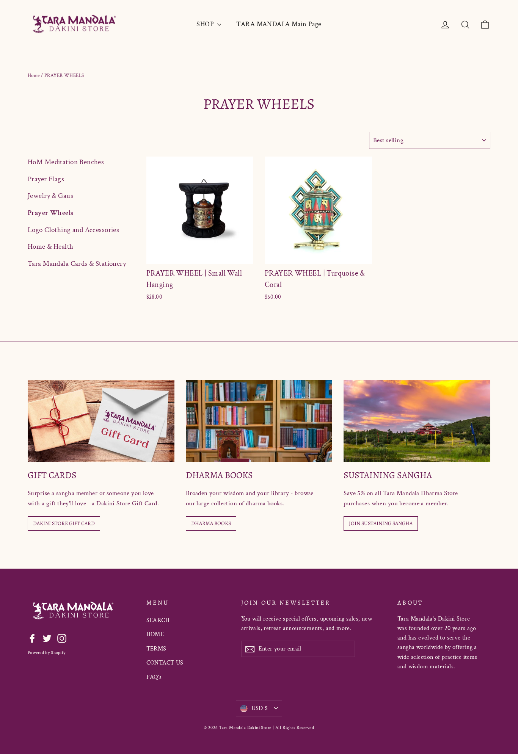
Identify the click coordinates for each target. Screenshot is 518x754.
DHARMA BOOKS (211, 523)
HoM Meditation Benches (66, 162)
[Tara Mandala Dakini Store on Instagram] (61, 638)
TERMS (156, 649)
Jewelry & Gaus (50, 196)
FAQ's (154, 677)
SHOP (205, 24)
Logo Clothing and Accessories (73, 230)
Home (34, 75)
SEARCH (158, 620)
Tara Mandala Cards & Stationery (77, 263)
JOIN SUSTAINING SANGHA (381, 523)
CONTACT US (165, 663)
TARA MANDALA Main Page (278, 24)
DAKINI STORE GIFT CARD (64, 523)
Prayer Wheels (51, 213)
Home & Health (51, 246)
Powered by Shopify (46, 652)
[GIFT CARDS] (101, 421)
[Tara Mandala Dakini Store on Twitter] (47, 638)
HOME (155, 634)
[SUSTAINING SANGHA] (417, 421)
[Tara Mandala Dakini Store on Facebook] (32, 638)
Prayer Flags (46, 179)
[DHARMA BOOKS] (259, 421)
